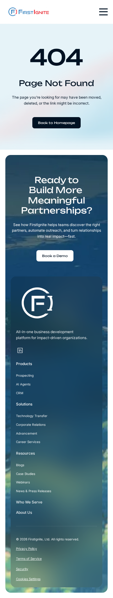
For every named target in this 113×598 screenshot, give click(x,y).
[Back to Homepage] (56, 122)
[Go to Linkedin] (20, 350)
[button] (101, 12)
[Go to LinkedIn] (27, 347)
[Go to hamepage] (27, 12)
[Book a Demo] (55, 255)
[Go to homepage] (37, 303)
